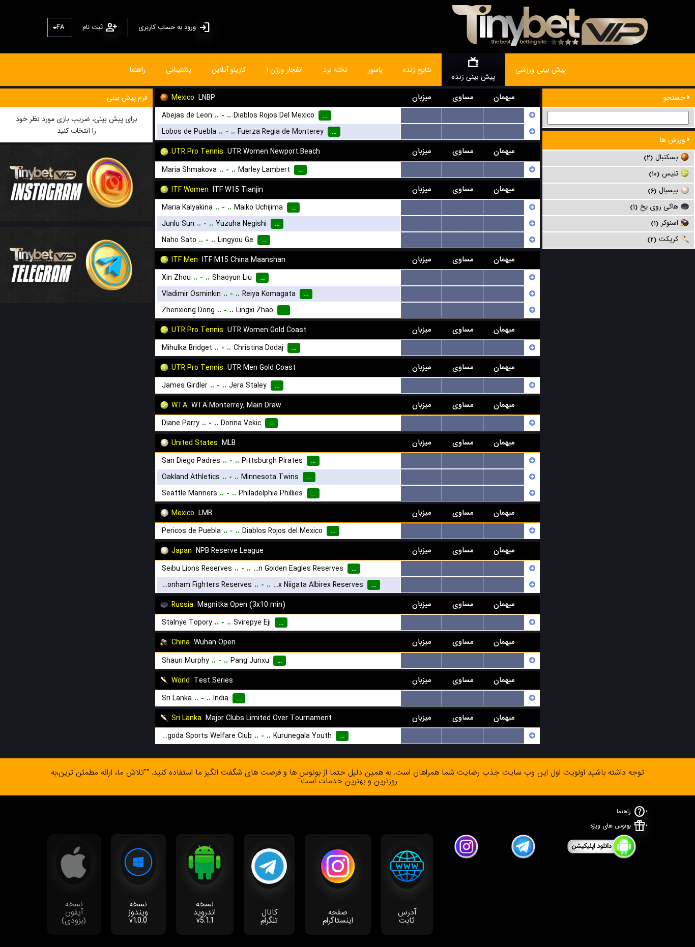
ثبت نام (92, 27)
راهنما (138, 69)
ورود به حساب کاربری (167, 27)
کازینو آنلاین (229, 69)
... (421, 115)
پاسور (375, 69)
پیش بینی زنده (473, 76)
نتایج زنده (417, 69)
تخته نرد (335, 69)
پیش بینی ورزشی (540, 69)
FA (60, 27)
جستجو (675, 97)
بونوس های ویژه (610, 826)
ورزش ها (673, 139)
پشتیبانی (178, 69)
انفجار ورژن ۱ (284, 69)
